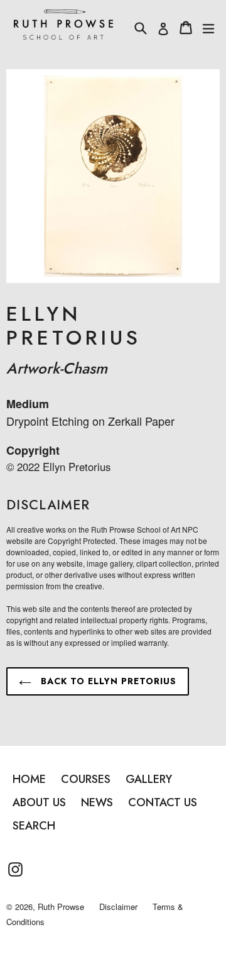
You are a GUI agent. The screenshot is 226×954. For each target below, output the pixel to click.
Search (34, 826)
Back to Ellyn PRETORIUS (107, 681)
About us (39, 802)
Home (29, 779)
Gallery (149, 779)
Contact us (162, 802)
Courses (85, 779)
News (97, 802)
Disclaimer (118, 906)
